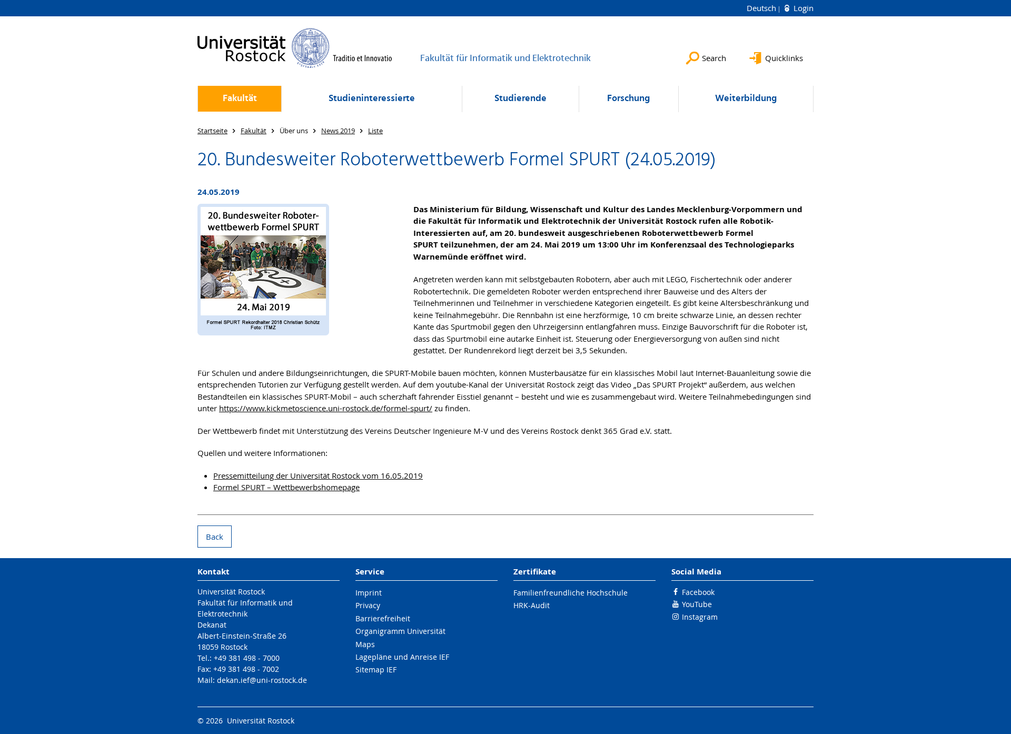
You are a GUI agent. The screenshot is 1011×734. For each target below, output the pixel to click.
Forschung (628, 98)
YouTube (697, 604)
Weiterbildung (746, 98)
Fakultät (240, 98)
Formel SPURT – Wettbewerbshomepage (286, 487)
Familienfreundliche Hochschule (570, 593)
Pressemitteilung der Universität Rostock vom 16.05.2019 (318, 475)
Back (214, 536)
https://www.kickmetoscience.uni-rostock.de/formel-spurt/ (325, 408)
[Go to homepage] (294, 48)
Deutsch (762, 8)
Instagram (700, 617)
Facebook (698, 592)
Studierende (520, 98)
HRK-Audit (531, 605)
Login (802, 8)
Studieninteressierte (372, 98)
